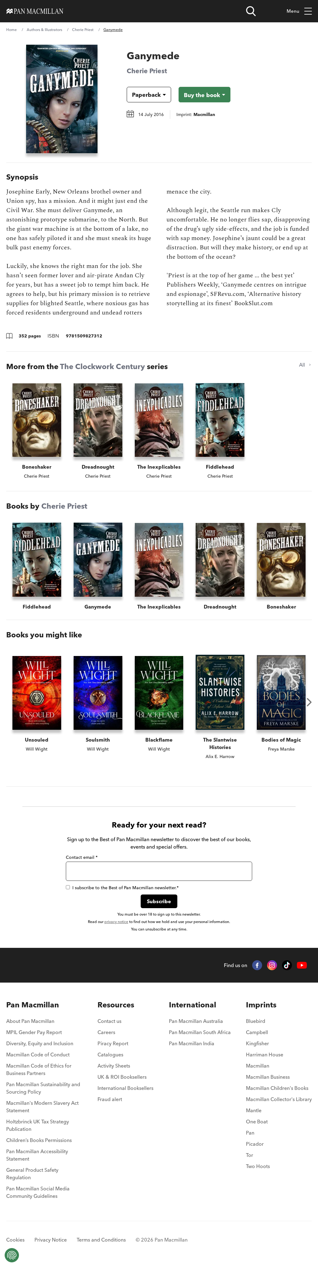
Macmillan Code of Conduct (38, 1054)
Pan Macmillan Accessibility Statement (37, 1155)
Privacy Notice (50, 1240)
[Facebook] (257, 965)
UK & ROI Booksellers (122, 1077)
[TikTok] (287, 965)
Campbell (257, 1032)
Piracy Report (113, 1043)
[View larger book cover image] (62, 99)
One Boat (257, 1121)
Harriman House (264, 1054)
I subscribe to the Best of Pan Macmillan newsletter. (125, 887)
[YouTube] (302, 965)
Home (11, 29)
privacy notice (116, 921)
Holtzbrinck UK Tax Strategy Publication (37, 1125)
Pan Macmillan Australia (196, 1021)
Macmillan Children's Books (277, 1088)
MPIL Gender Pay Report (34, 1032)
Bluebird (255, 1021)
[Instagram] (272, 965)
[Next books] (309, 702)
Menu (293, 11)
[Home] (35, 11)
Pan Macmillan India (191, 1043)
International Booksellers (125, 1088)
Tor (249, 1155)
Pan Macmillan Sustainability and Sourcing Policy (43, 1088)
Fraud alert (110, 1099)
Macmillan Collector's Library (279, 1099)
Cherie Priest (82, 29)
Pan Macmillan (32, 1004)
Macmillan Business (268, 1077)
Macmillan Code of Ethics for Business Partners (38, 1069)
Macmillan (257, 1066)
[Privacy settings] (12, 1255)
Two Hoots (258, 1166)
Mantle (253, 1110)
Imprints (261, 1004)
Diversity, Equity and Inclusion (39, 1043)
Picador (255, 1144)
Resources (116, 1004)
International (192, 1004)
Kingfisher (257, 1043)
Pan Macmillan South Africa (200, 1032)
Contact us (109, 1021)
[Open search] (251, 11)
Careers (106, 1032)
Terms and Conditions (101, 1240)
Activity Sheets (114, 1066)
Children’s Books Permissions (39, 1140)
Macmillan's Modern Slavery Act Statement (42, 1106)
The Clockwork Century (102, 366)
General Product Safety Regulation (32, 1173)
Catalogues (110, 1054)
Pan (250, 1133)
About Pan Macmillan (30, 1021)
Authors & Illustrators (44, 29)
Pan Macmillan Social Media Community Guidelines (38, 1192)
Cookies (15, 1240)
